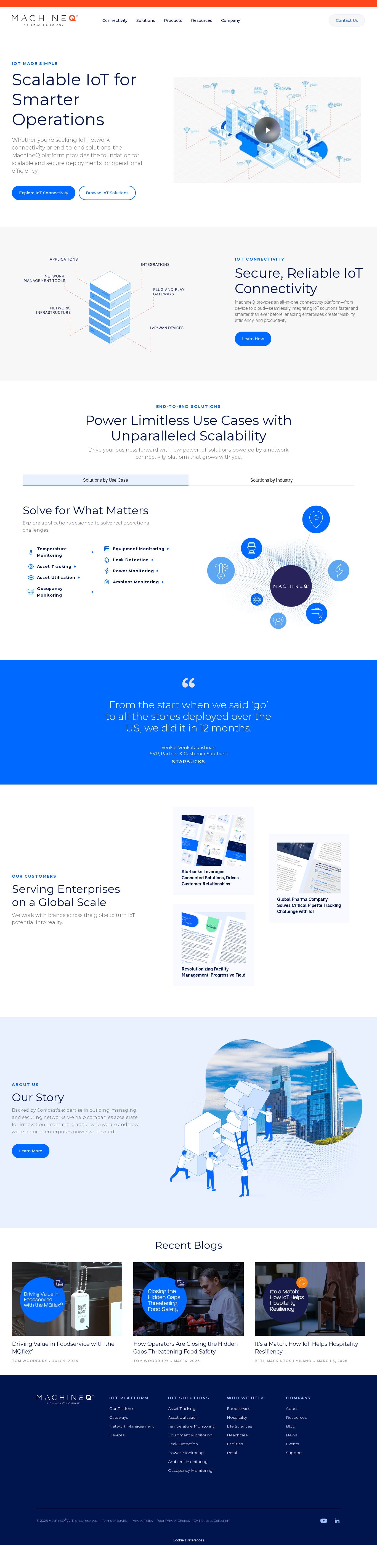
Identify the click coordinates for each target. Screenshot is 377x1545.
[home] (45, 20)
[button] (115, 20)
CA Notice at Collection (211, 1521)
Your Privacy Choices (173, 1521)
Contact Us (347, 20)
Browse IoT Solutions (107, 192)
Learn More (30, 1150)
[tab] (106, 480)
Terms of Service (114, 1521)
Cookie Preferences (188, 1540)
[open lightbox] (267, 130)
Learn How (253, 338)
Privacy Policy (142, 1521)
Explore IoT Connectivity (43, 192)
